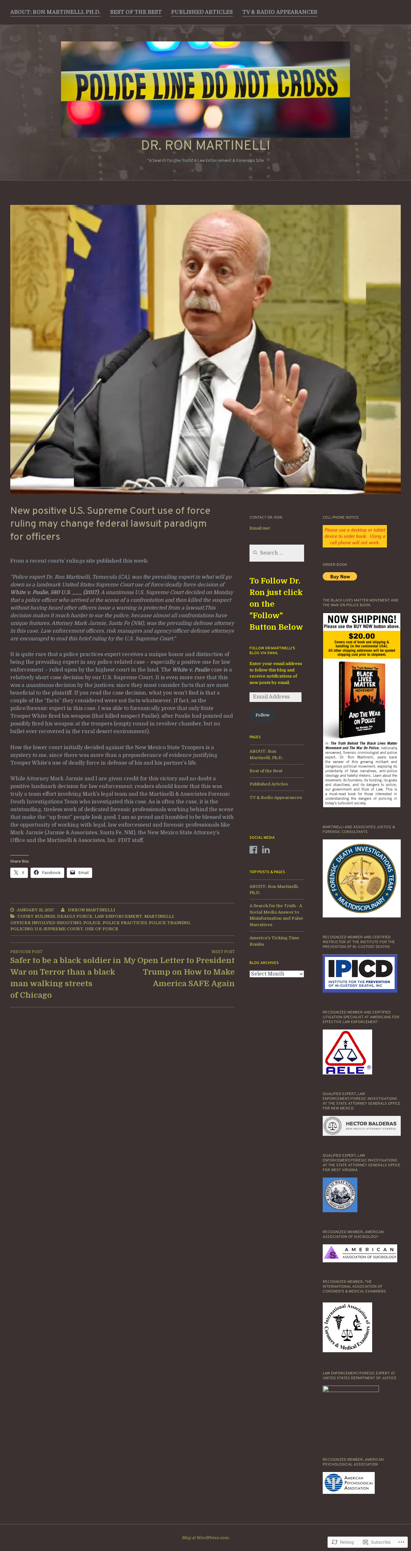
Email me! (259, 528)
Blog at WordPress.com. (206, 1537)
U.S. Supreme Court (59, 928)
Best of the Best (136, 12)
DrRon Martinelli (91, 909)
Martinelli (158, 916)
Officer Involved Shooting (45, 922)
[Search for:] (276, 553)
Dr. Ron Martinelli (205, 146)
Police (92, 922)
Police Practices (124, 922)
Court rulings (36, 916)
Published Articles (202, 12)
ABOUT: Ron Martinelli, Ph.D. (55, 12)
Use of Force (101, 928)
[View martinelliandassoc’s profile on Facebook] (253, 849)
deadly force (74, 916)
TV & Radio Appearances (279, 12)
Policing (21, 928)
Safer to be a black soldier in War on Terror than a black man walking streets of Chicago (65, 975)
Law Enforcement (118, 916)
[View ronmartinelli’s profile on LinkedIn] (266, 849)
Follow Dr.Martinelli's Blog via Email (272, 650)
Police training (169, 922)
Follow (262, 715)
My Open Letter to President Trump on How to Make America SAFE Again (179, 969)
